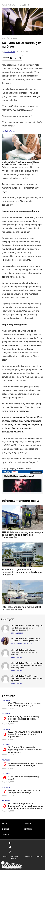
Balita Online (9, 52)
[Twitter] (15, 58)
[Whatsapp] (20, 58)
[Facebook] (11, 58)
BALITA (4, 823)
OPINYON (5, 834)
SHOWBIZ (5, 829)
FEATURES (28, 829)
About (5, 857)
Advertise (28, 857)
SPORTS (27, 823)
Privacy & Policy (14, 857)
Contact (39, 857)
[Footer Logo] (11, 865)
